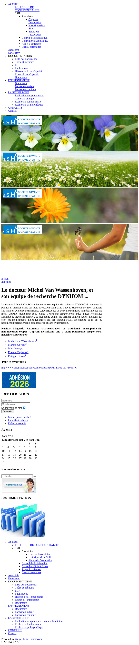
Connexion (8, 411)
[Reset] (34, 476)
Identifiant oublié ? (18, 420)
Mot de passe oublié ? (19, 417)
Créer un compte (17, 423)
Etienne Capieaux (17, 352)
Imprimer (6, 281)
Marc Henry (14, 348)
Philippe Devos (16, 356)
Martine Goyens (16, 344)
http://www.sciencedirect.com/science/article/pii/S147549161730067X (39, 367)
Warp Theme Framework (28, 639)
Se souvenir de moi (11, 407)
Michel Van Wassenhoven (22, 341)
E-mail (4, 278)
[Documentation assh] (23, 536)
